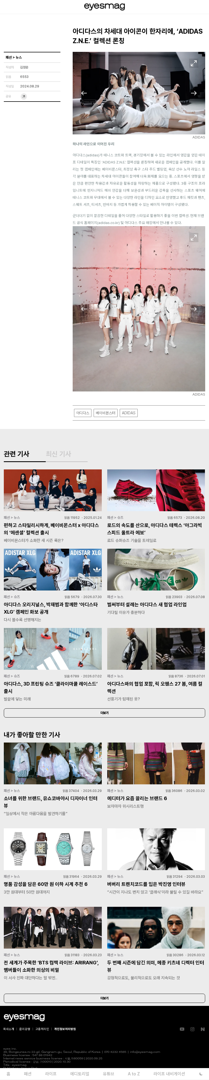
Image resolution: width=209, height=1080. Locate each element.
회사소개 (8, 1029)
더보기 (104, 713)
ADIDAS (129, 413)
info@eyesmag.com (145, 1052)
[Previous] (84, 93)
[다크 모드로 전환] (201, 1074)
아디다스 (82, 413)
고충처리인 (42, 1029)
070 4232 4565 (115, 1052)
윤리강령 (24, 1029)
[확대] (194, 63)
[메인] (104, 7)
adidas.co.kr (108, 222)
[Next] (194, 93)
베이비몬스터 (105, 413)
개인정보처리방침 (65, 1029)
